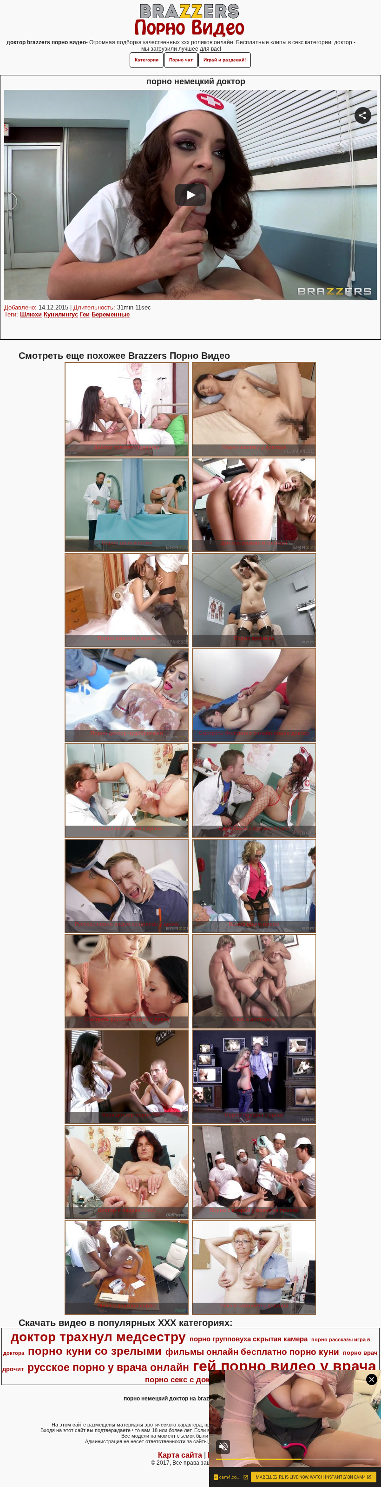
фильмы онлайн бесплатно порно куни (252, 1352)
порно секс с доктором (189, 1379)
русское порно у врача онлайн (108, 1367)
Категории (146, 59)
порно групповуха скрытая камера (249, 1339)
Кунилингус (61, 314)
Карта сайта (180, 1455)
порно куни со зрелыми (95, 1351)
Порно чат (181, 59)
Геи (85, 314)
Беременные (111, 314)
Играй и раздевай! (225, 59)
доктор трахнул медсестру (98, 1337)
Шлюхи (31, 314)
